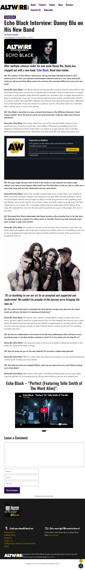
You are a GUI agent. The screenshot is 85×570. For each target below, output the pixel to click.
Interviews (10, 17)
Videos (52, 4)
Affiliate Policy (10, 535)
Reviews (69, 4)
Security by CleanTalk (39, 564)
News (60, 4)
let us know (53, 535)
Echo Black (43, 70)
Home (33, 4)
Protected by (44, 496)
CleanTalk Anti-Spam (48, 496)
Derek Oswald (12, 34)
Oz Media (52, 557)
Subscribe (48, 10)
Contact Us (36, 10)
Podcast (42, 4)
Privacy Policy (9, 532)
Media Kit (8, 538)
